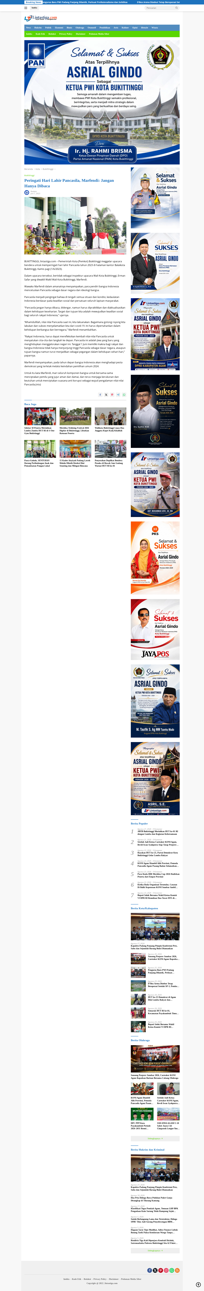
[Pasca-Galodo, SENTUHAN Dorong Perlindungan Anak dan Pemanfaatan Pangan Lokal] (40, 449)
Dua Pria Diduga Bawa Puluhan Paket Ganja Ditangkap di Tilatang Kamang (151, 1199)
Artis (116, 28)
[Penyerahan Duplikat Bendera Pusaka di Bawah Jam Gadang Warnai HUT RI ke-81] (110, 449)
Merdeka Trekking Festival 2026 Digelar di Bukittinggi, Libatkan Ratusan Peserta (74, 430)
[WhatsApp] (171, 1270)
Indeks (34, 8)
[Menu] (26, 7)
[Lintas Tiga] (40, 17)
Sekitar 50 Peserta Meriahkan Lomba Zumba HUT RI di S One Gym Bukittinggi (39, 430)
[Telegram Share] (118, 395)
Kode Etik (40, 34)
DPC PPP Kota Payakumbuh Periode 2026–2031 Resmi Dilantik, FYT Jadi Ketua (141, 1126)
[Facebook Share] (100, 395)
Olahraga (80, 28)
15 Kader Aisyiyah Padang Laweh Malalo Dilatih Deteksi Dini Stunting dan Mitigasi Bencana (75, 463)
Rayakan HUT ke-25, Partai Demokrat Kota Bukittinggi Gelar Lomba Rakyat (158, 854)
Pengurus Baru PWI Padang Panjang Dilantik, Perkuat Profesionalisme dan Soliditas (161, 971)
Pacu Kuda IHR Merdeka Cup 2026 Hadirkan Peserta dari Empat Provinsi (159, 875)
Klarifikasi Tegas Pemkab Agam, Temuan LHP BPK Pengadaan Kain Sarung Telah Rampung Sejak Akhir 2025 (154, 1210)
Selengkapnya (154, 1138)
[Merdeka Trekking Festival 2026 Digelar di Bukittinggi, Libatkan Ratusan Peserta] (75, 416)
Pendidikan (105, 28)
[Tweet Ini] (106, 395)
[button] (177, 7)
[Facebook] (149, 1270)
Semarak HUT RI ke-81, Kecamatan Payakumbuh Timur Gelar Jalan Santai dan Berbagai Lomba (163, 1012)
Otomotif (92, 28)
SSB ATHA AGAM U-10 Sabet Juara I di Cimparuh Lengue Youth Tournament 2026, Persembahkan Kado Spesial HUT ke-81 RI (168, 1126)
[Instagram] (166, 1270)
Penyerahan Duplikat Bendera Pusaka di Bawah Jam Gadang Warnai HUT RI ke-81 (109, 463)
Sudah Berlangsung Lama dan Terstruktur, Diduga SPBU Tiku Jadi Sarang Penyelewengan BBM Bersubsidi (154, 1220)
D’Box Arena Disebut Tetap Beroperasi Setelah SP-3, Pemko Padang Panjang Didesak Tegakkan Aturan (129, 2)
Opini (135, 28)
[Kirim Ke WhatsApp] (124, 395)
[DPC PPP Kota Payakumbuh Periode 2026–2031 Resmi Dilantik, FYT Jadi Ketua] (142, 1114)
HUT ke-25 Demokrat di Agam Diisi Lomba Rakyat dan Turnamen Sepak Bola (162, 998)
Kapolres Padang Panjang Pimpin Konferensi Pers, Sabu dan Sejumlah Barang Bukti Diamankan (154, 947)
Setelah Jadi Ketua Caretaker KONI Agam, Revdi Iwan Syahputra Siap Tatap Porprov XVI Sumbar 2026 (157, 843)
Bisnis (69, 28)
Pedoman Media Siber (99, 34)
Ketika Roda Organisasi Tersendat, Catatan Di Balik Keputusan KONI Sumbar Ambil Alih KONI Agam (157, 886)
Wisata (155, 28)
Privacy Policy (65, 34)
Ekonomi (59, 28)
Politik (48, 28)
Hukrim (38, 28)
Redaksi (52, 34)
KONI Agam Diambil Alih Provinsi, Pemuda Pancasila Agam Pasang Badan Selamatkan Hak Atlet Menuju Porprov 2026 (158, 864)
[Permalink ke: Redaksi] (26, 192)
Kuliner (125, 28)
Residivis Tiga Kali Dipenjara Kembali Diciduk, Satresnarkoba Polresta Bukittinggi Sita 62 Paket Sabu (153, 1242)
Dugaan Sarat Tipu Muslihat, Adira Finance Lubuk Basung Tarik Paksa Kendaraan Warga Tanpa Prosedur (154, 1231)
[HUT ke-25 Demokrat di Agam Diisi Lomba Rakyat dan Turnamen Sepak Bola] (138, 999)
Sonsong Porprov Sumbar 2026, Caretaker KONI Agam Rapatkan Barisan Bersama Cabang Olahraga (163, 958)
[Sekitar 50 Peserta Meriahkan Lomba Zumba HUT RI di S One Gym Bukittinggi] (40, 416)
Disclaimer (80, 34)
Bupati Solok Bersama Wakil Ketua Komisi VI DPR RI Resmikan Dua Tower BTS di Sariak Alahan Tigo (157, 896)
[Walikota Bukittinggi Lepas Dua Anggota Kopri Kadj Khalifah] (110, 416)
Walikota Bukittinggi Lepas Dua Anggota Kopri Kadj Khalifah (109, 429)
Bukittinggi (29, 175)
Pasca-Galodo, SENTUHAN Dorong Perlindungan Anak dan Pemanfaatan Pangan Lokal (38, 463)
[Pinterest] (160, 1270)
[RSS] (177, 1270)
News (28, 28)
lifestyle (144, 28)
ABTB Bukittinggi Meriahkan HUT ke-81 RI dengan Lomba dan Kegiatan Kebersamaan (158, 832)
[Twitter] (155, 1270)
